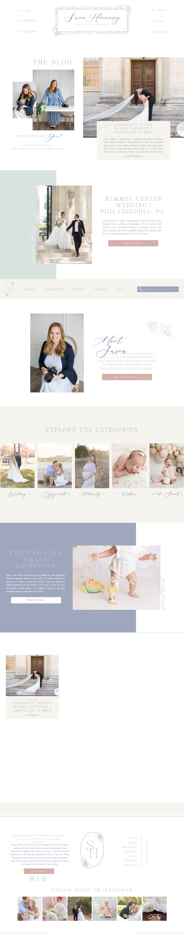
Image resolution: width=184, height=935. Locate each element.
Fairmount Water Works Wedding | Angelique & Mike (133, 129)
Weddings (32, 700)
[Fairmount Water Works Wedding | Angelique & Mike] (133, 97)
